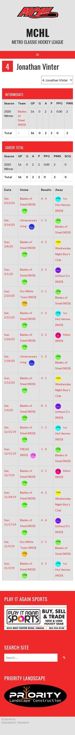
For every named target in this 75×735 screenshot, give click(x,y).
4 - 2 (44, 242)
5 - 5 (44, 220)
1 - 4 (44, 449)
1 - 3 (44, 427)
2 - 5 (44, 269)
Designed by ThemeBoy (15, 722)
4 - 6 (44, 520)
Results (46, 189)
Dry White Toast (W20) (28, 294)
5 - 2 (44, 356)
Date (7, 189)
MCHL (37, 32)
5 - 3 (44, 313)
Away (59, 189)
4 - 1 (44, 378)
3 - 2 (44, 334)
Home (24, 189)
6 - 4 (44, 198)
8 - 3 (44, 405)
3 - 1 (44, 291)
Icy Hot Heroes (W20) (62, 204)
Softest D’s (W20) (62, 278)
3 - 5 (44, 563)
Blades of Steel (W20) (27, 201)
